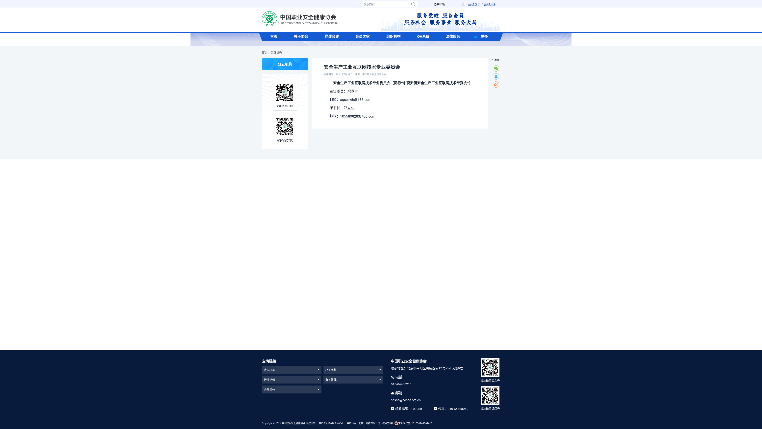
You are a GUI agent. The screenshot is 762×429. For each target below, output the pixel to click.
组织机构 (393, 36)
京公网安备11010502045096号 (415, 423)
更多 (484, 36)
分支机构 (276, 52)
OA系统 (423, 36)
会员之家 (362, 36)
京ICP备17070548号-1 (331, 423)
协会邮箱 (439, 4)
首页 (273, 36)
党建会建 (332, 36)
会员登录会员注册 (482, 4)
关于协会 (301, 36)
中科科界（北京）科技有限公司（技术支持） (370, 423)
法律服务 (453, 36)
